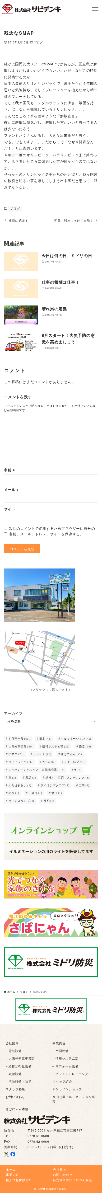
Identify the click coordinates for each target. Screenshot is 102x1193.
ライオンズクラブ (55, 785)
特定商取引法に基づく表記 (72, 1180)
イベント (42, 754)
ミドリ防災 (75, 762)
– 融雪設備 (14, 1073)
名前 (9, 469)
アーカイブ (13, 713)
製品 (30, 777)
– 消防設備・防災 (19, 1081)
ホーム (11, 1169)
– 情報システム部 (65, 1058)
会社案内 (12, 1043)
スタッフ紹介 (62, 1081)
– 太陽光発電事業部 (20, 1058)
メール (11, 489)
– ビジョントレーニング (70, 1073)
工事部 (35, 793)
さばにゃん (71, 754)
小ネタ (16, 754)
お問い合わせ (15, 1096)
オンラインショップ (67, 1089)
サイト (9, 509)
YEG (48, 762)
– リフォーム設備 (65, 1066)
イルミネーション (76, 738)
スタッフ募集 (15, 1089)
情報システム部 (56, 746)
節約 (49, 800)
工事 (84, 785)
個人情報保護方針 (19, 1180)
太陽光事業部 (21, 746)
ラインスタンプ (21, 800)
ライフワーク (21, 762)
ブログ (38, 42)
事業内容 (58, 1043)
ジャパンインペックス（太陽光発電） (37, 769)
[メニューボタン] (95, 9)
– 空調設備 (60, 1050)
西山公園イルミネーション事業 (73, 1099)
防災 (14, 793)
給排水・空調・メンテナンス (67, 777)
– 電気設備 (14, 1050)
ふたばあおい (20, 785)
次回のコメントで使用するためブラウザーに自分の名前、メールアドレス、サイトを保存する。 (52, 531)
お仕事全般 (19, 738)
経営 (85, 746)
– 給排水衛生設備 (19, 1066)
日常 (45, 738)
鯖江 (56, 793)
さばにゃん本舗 (17, 1109)
